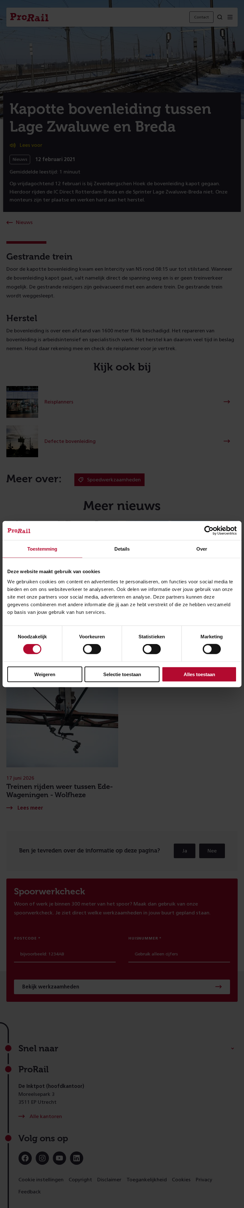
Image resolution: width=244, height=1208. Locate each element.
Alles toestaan (199, 674)
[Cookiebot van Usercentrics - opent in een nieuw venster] (209, 530)
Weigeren (44, 674)
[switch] (92, 649)
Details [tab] (122, 549)
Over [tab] (201, 549)
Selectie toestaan (122, 674)
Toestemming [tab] (42, 549)
